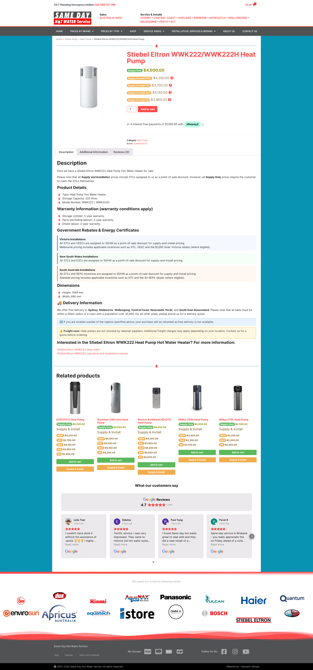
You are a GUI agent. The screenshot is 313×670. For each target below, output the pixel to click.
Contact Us (249, 31)
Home (59, 31)
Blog (56, 655)
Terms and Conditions (89, 655)
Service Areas (152, 31)
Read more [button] (72, 544)
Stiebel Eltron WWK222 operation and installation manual (92, 353)
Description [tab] (66, 152)
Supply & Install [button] (75, 469)
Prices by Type (110, 31)
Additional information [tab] (94, 152)
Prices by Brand (80, 31)
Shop (133, 31)
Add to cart (148, 109)
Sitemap (69, 655)
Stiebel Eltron (140, 143)
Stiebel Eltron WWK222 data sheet (78, 349)
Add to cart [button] (75, 461)
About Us (229, 31)
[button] (172, 78)
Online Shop (71, 39)
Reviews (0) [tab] (121, 152)
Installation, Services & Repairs (192, 31)
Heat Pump (85, 39)
